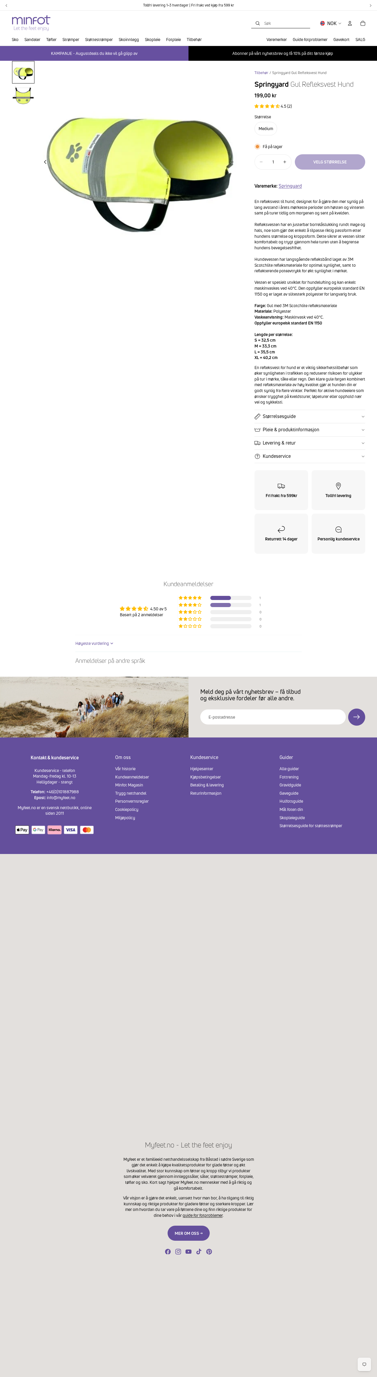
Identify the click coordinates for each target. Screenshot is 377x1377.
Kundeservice (277, 456)
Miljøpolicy (125, 817)
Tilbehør (261, 72)
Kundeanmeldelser (132, 776)
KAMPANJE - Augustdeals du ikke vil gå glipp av (94, 53)
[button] (267, 106)
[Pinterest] (209, 1251)
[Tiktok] (198, 1251)
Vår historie (125, 768)
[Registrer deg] (356, 717)
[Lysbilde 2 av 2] (23, 95)
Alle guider (289, 768)
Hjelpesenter (201, 768)
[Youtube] (188, 1251)
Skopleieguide (292, 817)
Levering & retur (279, 443)
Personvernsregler (132, 801)
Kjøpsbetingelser (205, 776)
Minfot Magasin (129, 785)
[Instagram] (178, 1251)
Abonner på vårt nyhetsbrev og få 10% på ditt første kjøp (282, 53)
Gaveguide (289, 793)
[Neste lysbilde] (233, 162)
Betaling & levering (207, 785)
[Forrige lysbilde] (43, 162)
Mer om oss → (189, 1233)
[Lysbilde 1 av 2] (23, 72)
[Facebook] (167, 1251)
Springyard (290, 186)
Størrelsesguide (279, 416)
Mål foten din (291, 809)
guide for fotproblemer (203, 1215)
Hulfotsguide (291, 801)
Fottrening (289, 776)
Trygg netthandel (130, 793)
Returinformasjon (205, 793)
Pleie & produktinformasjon (291, 429)
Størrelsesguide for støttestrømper (311, 825)
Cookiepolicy (126, 809)
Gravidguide (290, 785)
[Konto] (349, 23)
